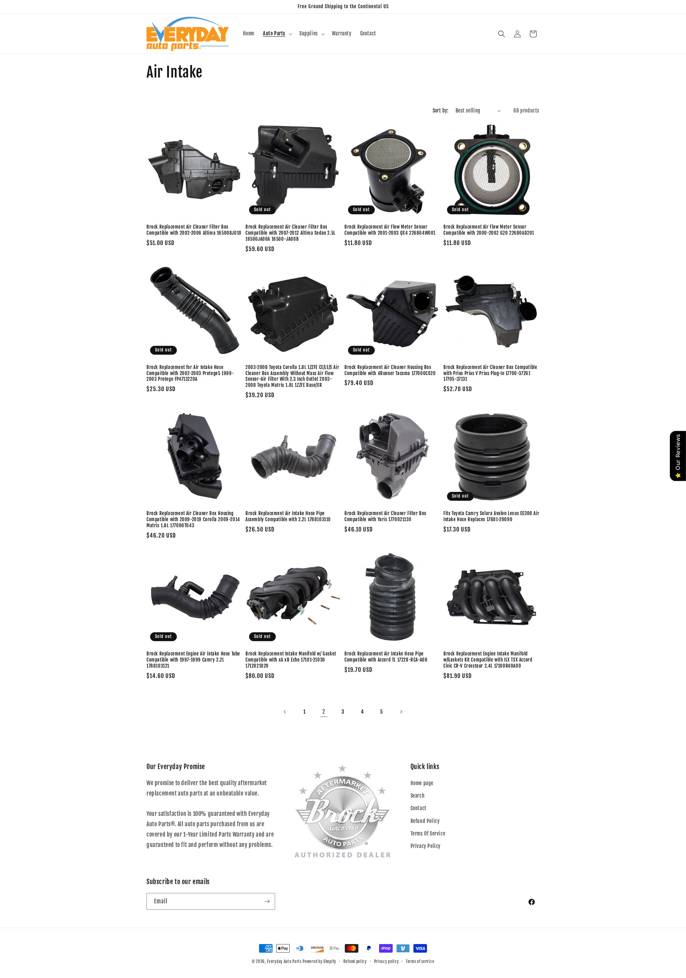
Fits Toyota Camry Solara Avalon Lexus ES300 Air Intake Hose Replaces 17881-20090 (491, 516)
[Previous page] (285, 712)
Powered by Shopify (319, 961)
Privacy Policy (426, 846)
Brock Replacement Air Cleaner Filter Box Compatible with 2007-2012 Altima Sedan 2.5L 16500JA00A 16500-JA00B (290, 233)
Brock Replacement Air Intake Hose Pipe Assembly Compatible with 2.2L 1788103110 (288, 516)
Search (418, 796)
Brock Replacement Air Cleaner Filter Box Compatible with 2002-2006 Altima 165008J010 (194, 230)
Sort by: (440, 111)
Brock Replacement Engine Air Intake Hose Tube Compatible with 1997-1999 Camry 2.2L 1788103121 (193, 660)
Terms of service (420, 961)
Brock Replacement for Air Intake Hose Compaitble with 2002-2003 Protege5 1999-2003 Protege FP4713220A (190, 373)
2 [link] (323, 711)
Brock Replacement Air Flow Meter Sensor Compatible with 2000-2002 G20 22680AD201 (488, 230)
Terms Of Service (428, 833)
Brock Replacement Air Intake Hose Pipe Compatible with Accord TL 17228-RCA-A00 (385, 657)
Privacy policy (386, 961)
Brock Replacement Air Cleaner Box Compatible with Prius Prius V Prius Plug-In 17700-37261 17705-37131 (490, 373)
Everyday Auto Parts (284, 961)
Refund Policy (425, 821)
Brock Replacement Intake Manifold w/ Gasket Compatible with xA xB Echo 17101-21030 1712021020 (290, 660)
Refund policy (355, 961)
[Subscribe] (267, 901)
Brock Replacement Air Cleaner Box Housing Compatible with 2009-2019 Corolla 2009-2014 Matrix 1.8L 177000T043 (193, 519)
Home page (422, 783)
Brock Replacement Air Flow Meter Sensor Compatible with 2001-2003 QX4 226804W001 (390, 230)
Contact (419, 808)
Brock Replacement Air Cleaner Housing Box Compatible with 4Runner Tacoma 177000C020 (390, 370)
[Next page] (401, 712)
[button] (277, 33)
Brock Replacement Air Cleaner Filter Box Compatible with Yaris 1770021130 (385, 516)
